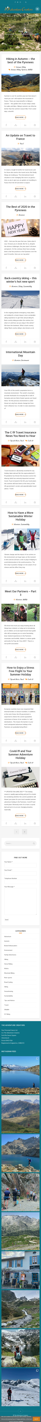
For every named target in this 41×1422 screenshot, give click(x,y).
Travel (21, 144)
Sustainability (27, 286)
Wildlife (30, 70)
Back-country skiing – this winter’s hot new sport (20, 279)
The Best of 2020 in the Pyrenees (20, 208)
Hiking (24, 67)
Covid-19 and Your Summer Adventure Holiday (20, 754)
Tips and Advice (14, 441)
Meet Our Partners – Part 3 (20, 593)
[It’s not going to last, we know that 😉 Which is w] (20, 1153)
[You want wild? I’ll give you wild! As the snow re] (20, 1309)
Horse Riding (8, 964)
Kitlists (6, 968)
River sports (8, 977)
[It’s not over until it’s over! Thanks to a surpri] (20, 1387)
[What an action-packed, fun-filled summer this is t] (20, 1192)
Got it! (36, 1419)
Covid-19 (30, 441)
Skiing (20, 286)
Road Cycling (8, 982)
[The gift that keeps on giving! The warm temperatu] (20, 1114)
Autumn (18, 67)
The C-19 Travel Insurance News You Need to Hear (20, 434)
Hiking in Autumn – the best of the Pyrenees (20, 60)
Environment (25, 360)
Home (3, 16)
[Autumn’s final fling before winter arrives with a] (20, 1075)
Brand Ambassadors (10, 946)
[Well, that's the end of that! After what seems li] (20, 1348)
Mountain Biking (9, 973)
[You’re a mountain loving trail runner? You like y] (20, 1231)
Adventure (21, 215)
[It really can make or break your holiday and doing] (20, 1270)
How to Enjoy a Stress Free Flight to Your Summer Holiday (20, 671)
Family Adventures (10, 955)
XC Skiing (7, 1014)
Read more (19, 117)
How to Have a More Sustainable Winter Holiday (20, 516)
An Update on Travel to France (20, 137)
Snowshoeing (8, 991)
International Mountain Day (20, 353)
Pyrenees (24, 70)
